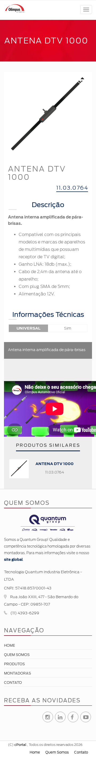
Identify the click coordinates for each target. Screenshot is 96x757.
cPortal (20, 745)
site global (13, 560)
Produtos (14, 664)
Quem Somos (17, 655)
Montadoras (17, 673)
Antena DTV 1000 (54, 464)
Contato (13, 683)
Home (9, 645)
